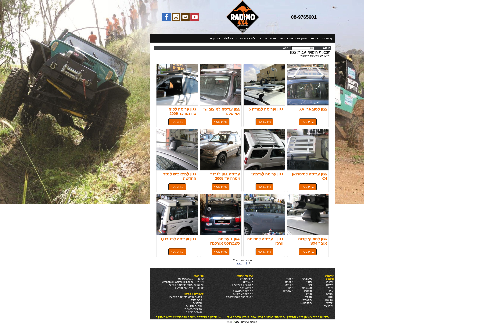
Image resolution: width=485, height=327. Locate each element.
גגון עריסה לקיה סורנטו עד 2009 (177, 85)
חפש (286, 47)
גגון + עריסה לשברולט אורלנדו (220, 214)
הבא (239, 263)
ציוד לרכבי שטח (250, 38)
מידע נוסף (307, 121)
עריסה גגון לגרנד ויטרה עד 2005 (220, 150)
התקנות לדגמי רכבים (293, 38)
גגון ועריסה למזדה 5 (264, 85)
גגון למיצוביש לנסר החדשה (177, 150)
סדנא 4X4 (230, 38)
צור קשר (214, 38)
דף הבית (327, 38)
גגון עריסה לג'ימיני (264, 150)
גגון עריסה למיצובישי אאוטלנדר (220, 85)
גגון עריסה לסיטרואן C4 (308, 150)
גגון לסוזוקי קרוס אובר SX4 (308, 214)
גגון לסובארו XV (308, 85)
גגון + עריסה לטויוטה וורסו (264, 214)
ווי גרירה (270, 38)
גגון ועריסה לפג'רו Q (177, 214)
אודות (314, 38)
